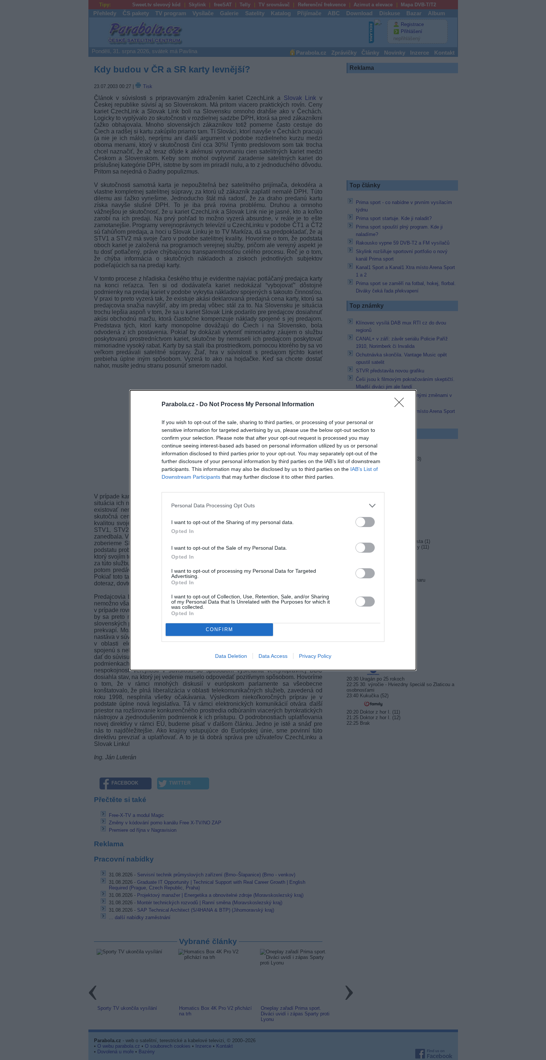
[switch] (365, 522)
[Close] (401, 405)
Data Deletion (231, 656)
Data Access (273, 656)
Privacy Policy (315, 656)
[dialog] (273, 530)
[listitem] (273, 506)
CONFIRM (219, 629)
